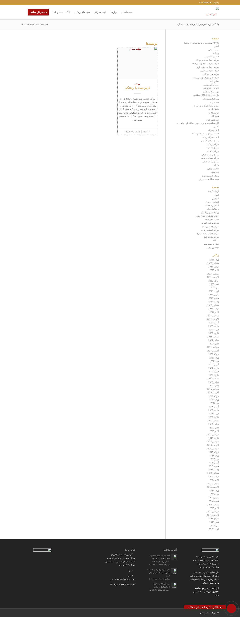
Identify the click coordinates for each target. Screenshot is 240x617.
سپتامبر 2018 (213, 434)
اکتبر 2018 (214, 431)
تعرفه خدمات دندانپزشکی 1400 (205, 63)
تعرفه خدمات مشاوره (209, 70)
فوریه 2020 (214, 413)
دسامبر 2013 (213, 504)
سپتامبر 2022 (213, 315)
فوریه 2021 (214, 371)
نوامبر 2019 (213, 424)
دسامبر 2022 (213, 305)
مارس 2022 (213, 326)
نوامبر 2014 (213, 476)
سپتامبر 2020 (213, 389)
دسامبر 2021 (213, 336)
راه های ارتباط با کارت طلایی (206, 95)
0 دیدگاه (146, 131)
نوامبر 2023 (213, 266)
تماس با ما (214, 81)
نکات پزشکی (213, 168)
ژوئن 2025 (214, 259)
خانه (37, 24)
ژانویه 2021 (213, 375)
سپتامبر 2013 (213, 511)
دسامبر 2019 (213, 420)
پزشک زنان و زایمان (210, 212)
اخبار (217, 46)
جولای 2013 (213, 518)
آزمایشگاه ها (213, 191)
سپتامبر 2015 (213, 448)
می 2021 (215, 361)
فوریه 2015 (214, 466)
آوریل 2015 (214, 462)
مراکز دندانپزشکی (211, 161)
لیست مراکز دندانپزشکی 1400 (205, 133)
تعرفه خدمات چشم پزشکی (207, 60)
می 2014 (215, 494)
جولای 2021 (213, 354)
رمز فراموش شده (211, 98)
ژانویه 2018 (213, 438)
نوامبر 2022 (213, 308)
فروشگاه (215, 116)
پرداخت (215, 53)
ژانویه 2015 (213, 469)
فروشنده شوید (212, 119)
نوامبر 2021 (213, 340)
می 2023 (215, 287)
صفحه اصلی (213, 109)
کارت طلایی (204, 612)
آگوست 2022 (213, 319)
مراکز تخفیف (213, 147)
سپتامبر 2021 (213, 347)
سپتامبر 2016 (213, 441)
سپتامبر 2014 (213, 483)
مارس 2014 (213, 497)
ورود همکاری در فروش (209, 179)
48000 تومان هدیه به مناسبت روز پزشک (201, 42)
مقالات (137, 84)
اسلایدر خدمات (212, 201)
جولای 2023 (213, 280)
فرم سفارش (213, 112)
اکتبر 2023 (214, 270)
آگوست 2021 (213, 350)
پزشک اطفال (213, 208)
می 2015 (215, 459)
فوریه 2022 (214, 329)
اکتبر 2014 (214, 480)
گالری (216, 126)
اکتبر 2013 (214, 508)
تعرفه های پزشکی (211, 74)
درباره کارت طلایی (210, 91)
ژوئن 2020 (214, 399)
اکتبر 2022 (214, 312)
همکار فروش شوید (210, 175)
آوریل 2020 (214, 406)
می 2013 (215, 525)
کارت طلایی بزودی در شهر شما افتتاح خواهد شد (198, 123)
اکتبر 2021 (214, 343)
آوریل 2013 (214, 529)
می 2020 (215, 403)
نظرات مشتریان (211, 243)
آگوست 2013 (213, 515)
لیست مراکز (213, 130)
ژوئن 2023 (214, 284)
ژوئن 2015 (214, 455)
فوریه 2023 (214, 298)
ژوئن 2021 (214, 357)
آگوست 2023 (213, 277)
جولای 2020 (213, 396)
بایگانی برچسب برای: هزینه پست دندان (198, 24)
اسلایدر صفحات (212, 205)
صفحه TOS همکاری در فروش (206, 105)
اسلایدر (215, 198)
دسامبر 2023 (213, 263)
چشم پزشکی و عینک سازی (207, 215)
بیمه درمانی (213, 49)
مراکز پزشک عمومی (209, 140)
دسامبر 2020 (213, 378)
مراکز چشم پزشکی (210, 154)
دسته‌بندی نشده (212, 219)
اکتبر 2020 (214, 385)
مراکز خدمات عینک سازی (207, 233)
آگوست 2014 (213, 487)
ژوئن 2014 (214, 490)
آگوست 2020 (213, 392)
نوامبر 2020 (213, 382)
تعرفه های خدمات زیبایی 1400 (205, 77)
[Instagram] (22, 2)
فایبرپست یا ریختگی (137, 88)
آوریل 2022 (214, 322)
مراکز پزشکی (213, 144)
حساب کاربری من (211, 84)
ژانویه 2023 (213, 301)
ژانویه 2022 (213, 333)
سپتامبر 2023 (213, 273)
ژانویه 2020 (213, 417)
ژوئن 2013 (214, 522)
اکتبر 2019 (214, 427)
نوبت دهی (214, 172)
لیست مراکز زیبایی (210, 137)
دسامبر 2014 (213, 473)
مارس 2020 (213, 410)
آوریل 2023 (214, 291)
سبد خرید (214, 102)
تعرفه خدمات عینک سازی (208, 67)
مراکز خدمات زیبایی (210, 158)
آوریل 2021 (214, 364)
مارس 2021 (213, 368)
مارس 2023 (213, 294)
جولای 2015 (213, 452)
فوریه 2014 (214, 501)
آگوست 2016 (213, 445)
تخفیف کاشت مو (211, 56)
